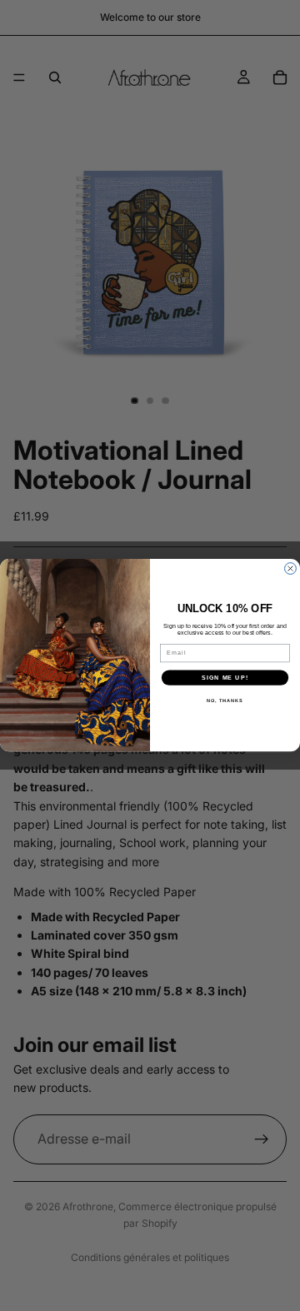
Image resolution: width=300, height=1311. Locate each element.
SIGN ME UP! (225, 678)
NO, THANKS (225, 700)
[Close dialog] (291, 569)
